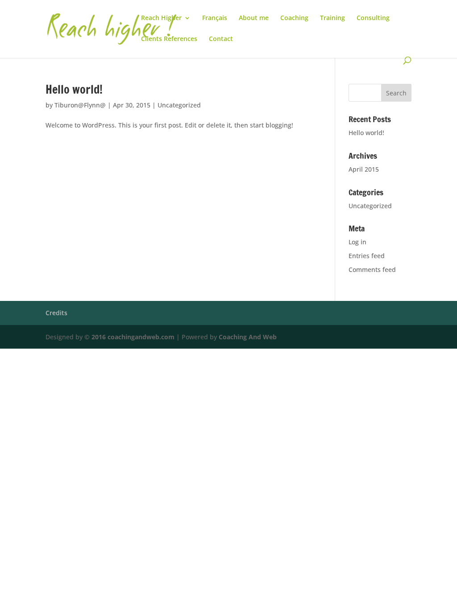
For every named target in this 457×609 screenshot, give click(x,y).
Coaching (294, 18)
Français (214, 18)
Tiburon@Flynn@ (80, 105)
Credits (56, 313)
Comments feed (372, 269)
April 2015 (364, 169)
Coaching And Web (248, 337)
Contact (221, 39)
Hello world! (74, 89)
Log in (357, 242)
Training (332, 18)
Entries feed (367, 255)
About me (254, 18)
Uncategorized (179, 105)
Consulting (373, 18)
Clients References (169, 39)
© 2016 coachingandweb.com (129, 337)
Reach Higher (161, 18)
